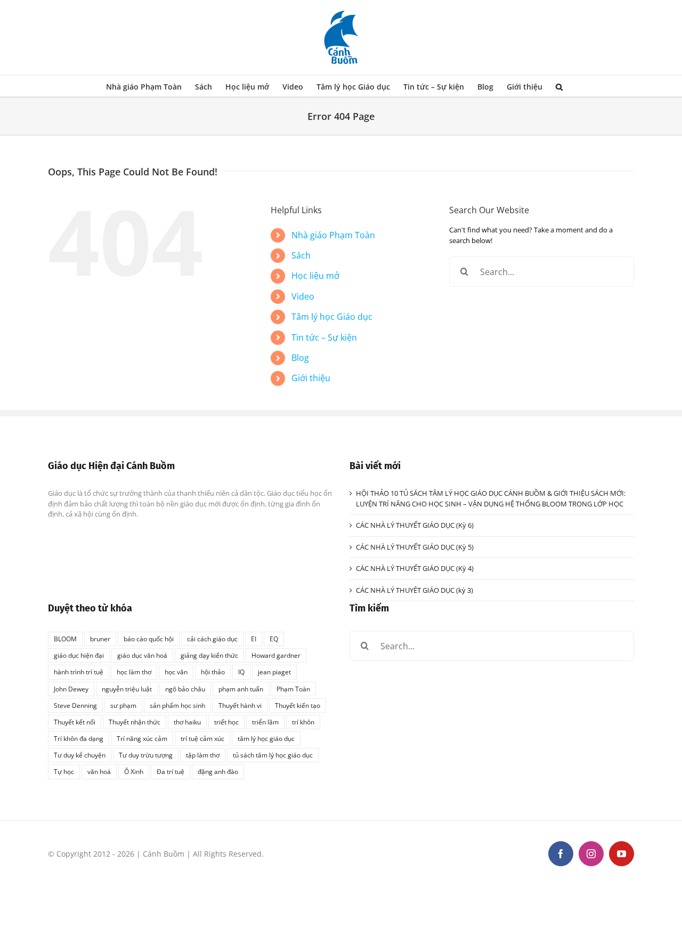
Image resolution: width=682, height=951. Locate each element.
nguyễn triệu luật (127, 688)
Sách (301, 255)
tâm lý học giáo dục (266, 738)
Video (302, 296)
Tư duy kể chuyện (79, 755)
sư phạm (123, 705)
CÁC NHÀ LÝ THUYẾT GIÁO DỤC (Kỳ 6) (415, 525)
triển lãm (265, 722)
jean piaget (274, 671)
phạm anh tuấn (240, 688)
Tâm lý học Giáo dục (331, 317)
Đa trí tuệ (170, 771)
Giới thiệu (310, 378)
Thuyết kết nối (74, 722)
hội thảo (213, 671)
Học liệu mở (315, 275)
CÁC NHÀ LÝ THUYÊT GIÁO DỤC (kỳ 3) (414, 590)
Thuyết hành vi (240, 705)
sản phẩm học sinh (177, 705)
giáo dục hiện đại (79, 655)
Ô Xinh (133, 771)
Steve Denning (75, 705)
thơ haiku (187, 722)
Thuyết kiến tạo (297, 705)
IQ (241, 671)
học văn (176, 671)
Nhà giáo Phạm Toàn (333, 235)
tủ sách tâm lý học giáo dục (273, 755)
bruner (100, 638)
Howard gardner (276, 655)
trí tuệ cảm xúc (202, 738)
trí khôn (303, 722)
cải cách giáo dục (212, 638)
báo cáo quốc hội (149, 638)
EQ (274, 638)
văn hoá (99, 771)
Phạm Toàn (293, 688)
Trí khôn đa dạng (78, 738)
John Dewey (71, 688)
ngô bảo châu (185, 688)
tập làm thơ (203, 755)
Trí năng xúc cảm (142, 738)
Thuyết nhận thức (134, 722)
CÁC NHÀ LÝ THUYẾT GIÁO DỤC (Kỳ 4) (415, 568)
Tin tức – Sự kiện (324, 337)
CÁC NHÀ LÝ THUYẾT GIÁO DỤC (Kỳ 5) (415, 547)
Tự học (64, 771)
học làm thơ (134, 671)
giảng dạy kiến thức (209, 655)
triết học (226, 722)
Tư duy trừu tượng (146, 755)
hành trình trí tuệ (78, 671)
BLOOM (65, 638)
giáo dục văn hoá (142, 655)
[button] (559, 85)
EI (253, 638)
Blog (300, 358)
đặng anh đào (218, 771)
